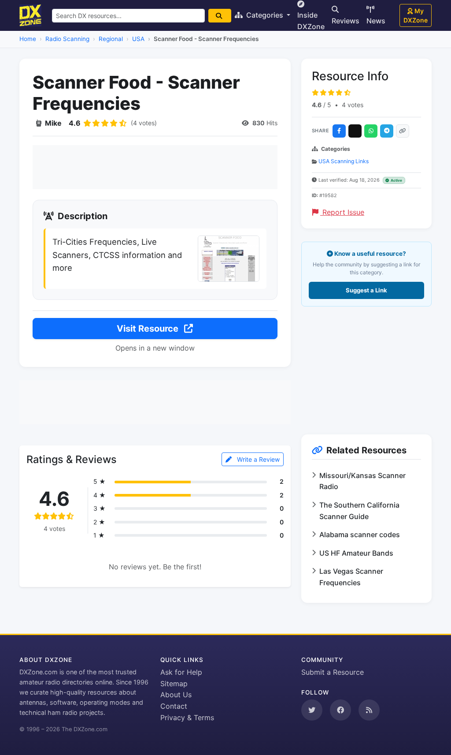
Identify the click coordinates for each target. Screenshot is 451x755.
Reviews (345, 20)
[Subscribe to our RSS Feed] (369, 710)
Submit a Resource (332, 672)
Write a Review (257, 459)
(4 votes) (144, 123)
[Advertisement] (155, 167)
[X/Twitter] (355, 131)
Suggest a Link (366, 290)
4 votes (352, 104)
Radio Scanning (67, 38)
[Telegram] (386, 131)
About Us (176, 694)
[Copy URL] (402, 131)
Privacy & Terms (187, 717)
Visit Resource (149, 328)
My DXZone (415, 15)
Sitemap (174, 683)
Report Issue (342, 212)
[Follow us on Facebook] (340, 710)
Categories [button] (264, 15)
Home (27, 38)
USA (138, 38)
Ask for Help (181, 672)
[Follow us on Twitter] (311, 710)
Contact (173, 706)
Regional (111, 38)
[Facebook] (339, 131)
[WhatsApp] (370, 131)
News (375, 20)
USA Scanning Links (343, 161)
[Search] (219, 15)
